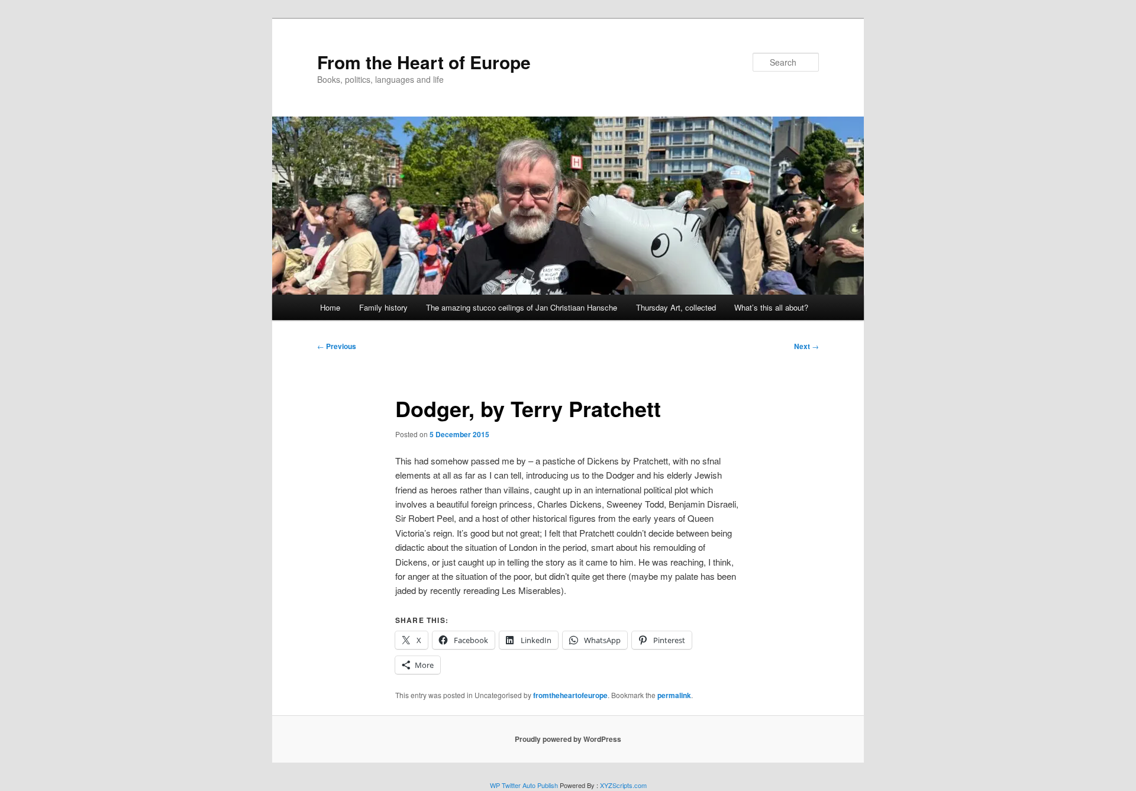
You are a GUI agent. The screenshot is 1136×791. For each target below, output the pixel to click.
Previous (336, 346)
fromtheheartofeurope (570, 695)
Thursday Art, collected (676, 307)
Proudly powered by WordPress (568, 739)
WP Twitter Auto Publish (524, 785)
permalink (674, 695)
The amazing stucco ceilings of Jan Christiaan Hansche (521, 307)
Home (330, 307)
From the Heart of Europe (424, 62)
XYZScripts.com (623, 785)
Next (806, 346)
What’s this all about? (771, 307)
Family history (383, 307)
